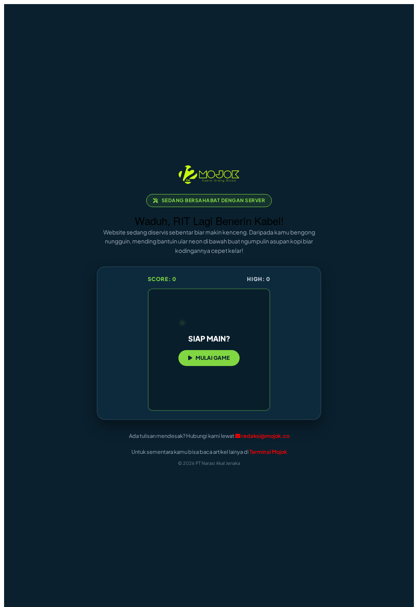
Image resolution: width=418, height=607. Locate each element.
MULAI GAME (213, 358)
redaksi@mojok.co (265, 436)
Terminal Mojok (268, 452)
